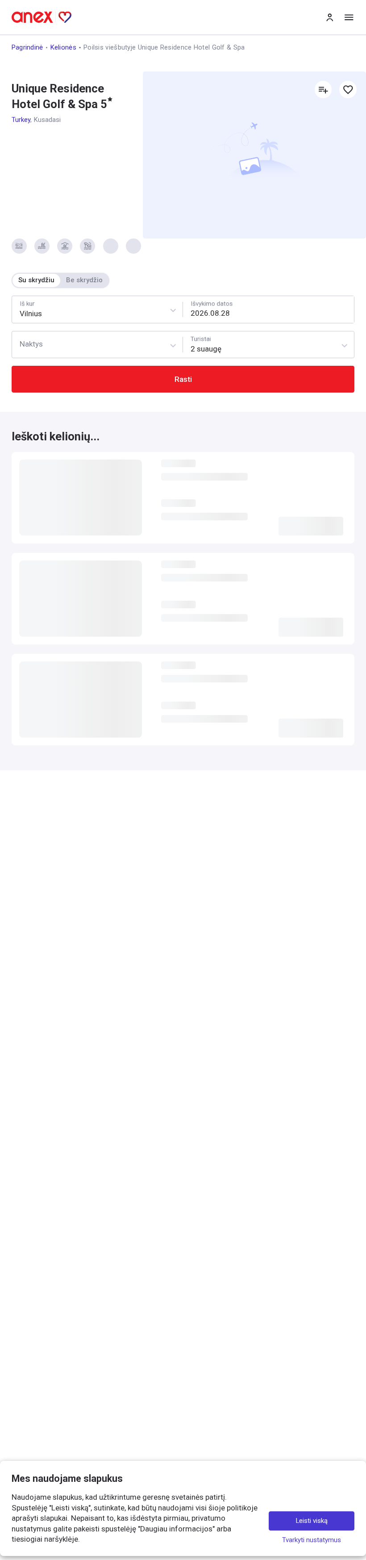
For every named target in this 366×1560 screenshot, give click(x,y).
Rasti (183, 379)
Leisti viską (312, 1521)
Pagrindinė (27, 47)
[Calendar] (268, 309)
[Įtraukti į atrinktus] (347, 89)
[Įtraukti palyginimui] (323, 89)
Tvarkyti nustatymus (311, 1540)
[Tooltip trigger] (19, 246)
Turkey (21, 120)
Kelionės (63, 47)
